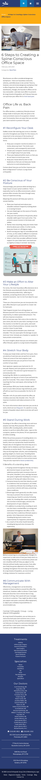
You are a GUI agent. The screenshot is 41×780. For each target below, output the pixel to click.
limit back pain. (29, 96)
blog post (20, 408)
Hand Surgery (21, 648)
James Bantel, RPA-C (20, 720)
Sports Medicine (20, 654)
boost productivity (27, 460)
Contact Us (20, 777)
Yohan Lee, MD (20, 704)
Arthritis (20, 642)
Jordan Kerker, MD (20, 693)
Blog (35, 775)
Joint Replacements (20, 652)
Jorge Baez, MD (20, 689)
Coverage (30, 775)
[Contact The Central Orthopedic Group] (23, 3)
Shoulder (20, 676)
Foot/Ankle (20, 667)
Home (3, 14)
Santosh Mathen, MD (21, 702)
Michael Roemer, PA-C (20, 728)
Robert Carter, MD (20, 699)
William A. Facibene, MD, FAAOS (20, 712)
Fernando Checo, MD (20, 695)
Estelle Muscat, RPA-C (20, 722)
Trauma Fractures (20, 656)
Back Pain (13, 70)
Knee (20, 672)
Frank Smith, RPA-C (20, 724)
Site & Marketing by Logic (31, 772)
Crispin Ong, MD (20, 697)
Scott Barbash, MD (20, 708)
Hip (20, 670)
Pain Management (20, 674)
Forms (24, 775)
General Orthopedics (20, 646)
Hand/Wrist (20, 668)
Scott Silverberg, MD (20, 687)
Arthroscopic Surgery (20, 644)
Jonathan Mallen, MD (21, 701)
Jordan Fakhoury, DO (20, 718)
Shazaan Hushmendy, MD (20, 710)
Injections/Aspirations (20, 650)
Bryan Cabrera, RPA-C (20, 726)
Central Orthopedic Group (14, 772)
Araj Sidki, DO (20, 714)
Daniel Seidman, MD (20, 716)
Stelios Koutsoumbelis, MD (20, 706)
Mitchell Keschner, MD (20, 691)
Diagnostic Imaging (14, 775)
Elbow (20, 665)
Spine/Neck (20, 678)
